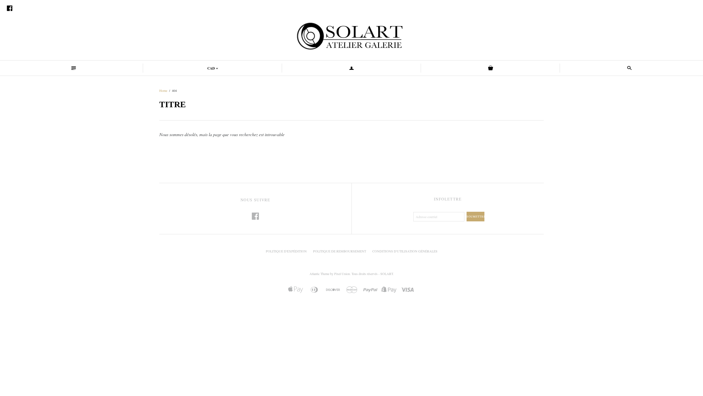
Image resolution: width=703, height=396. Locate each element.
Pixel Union (342, 273)
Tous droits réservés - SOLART (372, 273)
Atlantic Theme (319, 273)
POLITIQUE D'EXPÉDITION (286, 251)
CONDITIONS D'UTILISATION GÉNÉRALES (404, 251)
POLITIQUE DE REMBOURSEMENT (339, 251)
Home (163, 90)
